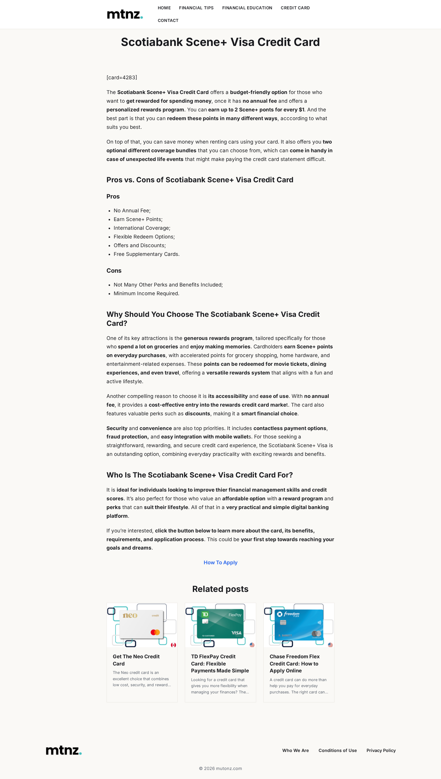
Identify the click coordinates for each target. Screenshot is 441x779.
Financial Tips (196, 7)
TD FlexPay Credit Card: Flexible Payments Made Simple (220, 663)
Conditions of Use (338, 750)
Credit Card (295, 7)
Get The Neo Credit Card (136, 660)
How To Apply (221, 562)
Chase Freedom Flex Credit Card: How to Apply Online (295, 663)
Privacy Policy (381, 750)
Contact (168, 20)
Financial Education (247, 7)
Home (164, 7)
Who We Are (295, 750)
